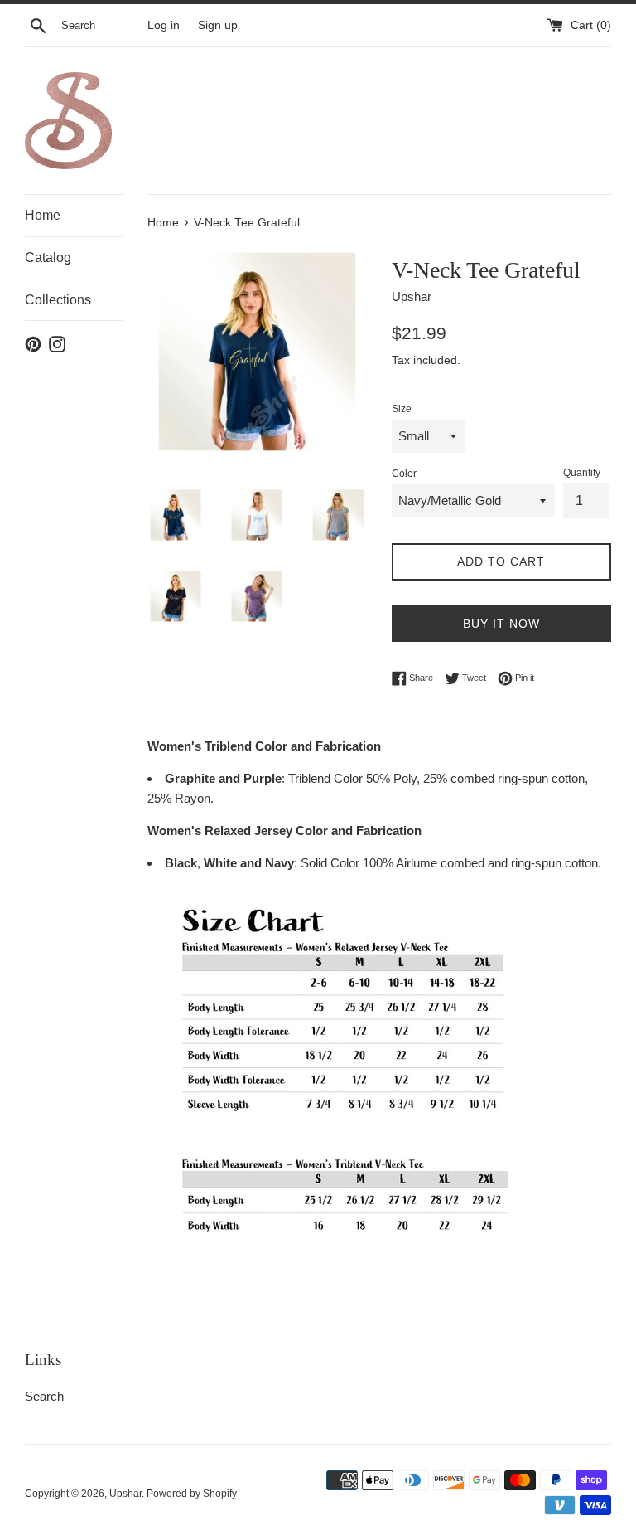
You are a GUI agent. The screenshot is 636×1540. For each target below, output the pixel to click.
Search (44, 1396)
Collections (58, 300)
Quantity (581, 473)
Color (404, 473)
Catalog (48, 257)
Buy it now (501, 623)
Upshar (125, 1493)
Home (42, 215)
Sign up (218, 25)
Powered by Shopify (192, 1493)
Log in (163, 25)
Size (402, 409)
